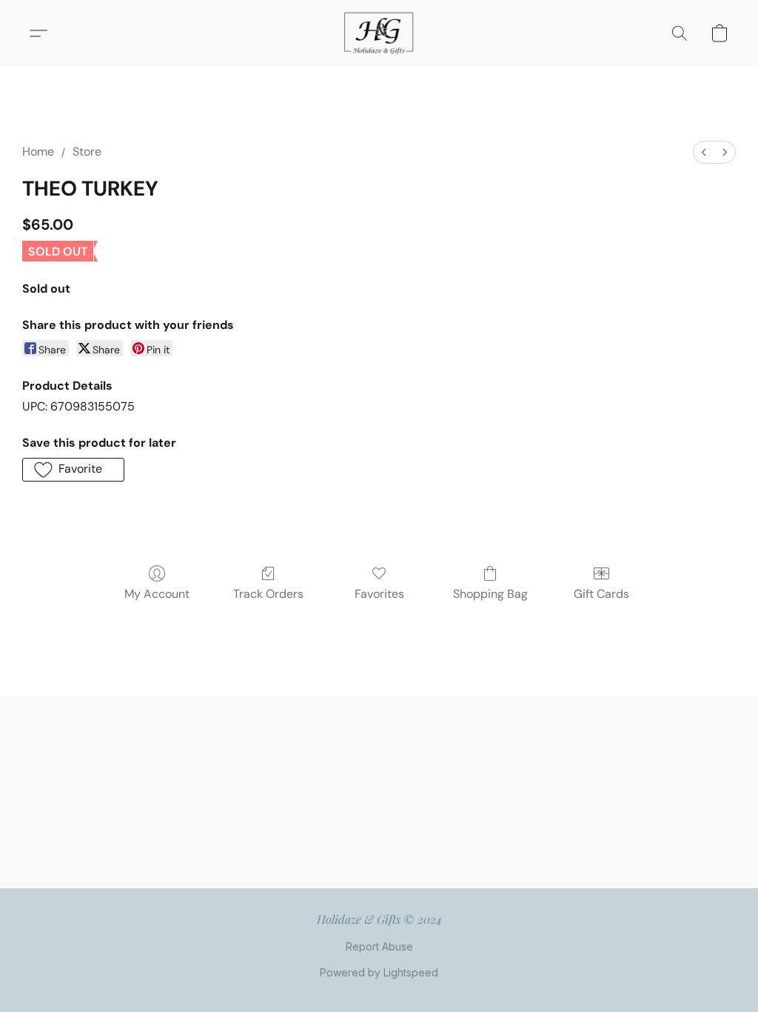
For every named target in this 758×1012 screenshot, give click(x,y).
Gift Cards (601, 594)
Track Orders (268, 594)
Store (87, 151)
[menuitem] (704, 152)
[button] (379, 33)
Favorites (379, 594)
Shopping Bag (490, 594)
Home (38, 151)
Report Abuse (379, 946)
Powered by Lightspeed (379, 972)
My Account (157, 594)
